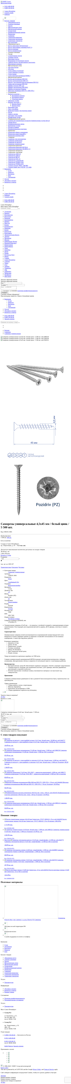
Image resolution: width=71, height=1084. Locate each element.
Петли (10, 112)
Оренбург (7, 250)
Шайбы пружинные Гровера (17, 89)
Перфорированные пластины (17, 129)
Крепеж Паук (16, 105)
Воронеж (7, 218)
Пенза (6, 251)
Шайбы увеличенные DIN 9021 (18, 87)
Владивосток (8, 215)
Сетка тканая (12, 74)
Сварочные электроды (11, 976)
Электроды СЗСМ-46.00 (15, 160)
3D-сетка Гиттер (13, 67)
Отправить (4, 292)
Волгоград (7, 216)
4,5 (9, 592)
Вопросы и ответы (10, 182)
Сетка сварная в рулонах (16, 72)
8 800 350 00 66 (9, 8)
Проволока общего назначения (18, 132)
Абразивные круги (10, 958)
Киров (6, 230)
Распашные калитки (18, 95)
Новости (11, 172)
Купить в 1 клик (6, 555)
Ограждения (8, 966)
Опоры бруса (12, 122)
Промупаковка (12, 602)
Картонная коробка (14, 585)
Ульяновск (7, 268)
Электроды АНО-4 (14, 155)
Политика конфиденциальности (14, 998)
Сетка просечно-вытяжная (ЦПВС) (19, 75)
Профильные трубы (14, 117)
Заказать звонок (9, 319)
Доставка (21, 567)
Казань (6, 225)
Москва (6, 240)
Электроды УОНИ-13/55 (16, 164)
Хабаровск (7, 271)
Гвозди (6, 961)
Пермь (6, 253)
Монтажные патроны (15, 64)
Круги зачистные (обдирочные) (18, 46)
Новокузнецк (8, 245)
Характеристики (6, 567)
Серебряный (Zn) (13, 582)
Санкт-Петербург (9, 11)
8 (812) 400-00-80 (9, 1038)
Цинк (10, 579)
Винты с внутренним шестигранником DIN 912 (23, 82)
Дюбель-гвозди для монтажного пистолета (21, 62)
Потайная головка (14, 619)
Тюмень (6, 266)
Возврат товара (9, 992)
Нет (4, 697)
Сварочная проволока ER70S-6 (18, 147)
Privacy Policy (37, 1069)
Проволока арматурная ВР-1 (17, 134)
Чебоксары (7, 273)
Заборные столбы (13, 100)
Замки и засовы (13, 114)
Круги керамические (14, 51)
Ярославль (7, 276)
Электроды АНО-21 (14, 154)
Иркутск (7, 223)
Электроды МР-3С (14, 157)
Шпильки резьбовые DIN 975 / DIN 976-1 (21, 90)
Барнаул (6, 213)
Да (1, 697)
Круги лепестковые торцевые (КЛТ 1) (20, 47)
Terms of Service (49, 1069)
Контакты (11, 174)
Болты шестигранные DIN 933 (17, 79)
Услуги (6, 179)
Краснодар (7, 231)
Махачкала (7, 238)
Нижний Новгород (10, 243)
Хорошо (3, 1076)
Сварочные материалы (11, 974)
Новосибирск (8, 246)
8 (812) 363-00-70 (9, 1041)
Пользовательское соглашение (13, 1000)
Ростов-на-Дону (9, 255)
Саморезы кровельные (15, 140)
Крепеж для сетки (13, 102)
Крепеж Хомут (16, 104)
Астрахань (7, 211)
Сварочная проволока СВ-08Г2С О (19, 149)
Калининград (8, 226)
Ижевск (6, 221)
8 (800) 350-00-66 (9, 1035)
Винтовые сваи (13, 107)
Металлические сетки (11, 963)
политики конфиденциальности (27, 291)
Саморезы (7, 971)
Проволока (7, 969)
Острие (10, 609)
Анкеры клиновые (10, 959)
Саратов (7, 261)
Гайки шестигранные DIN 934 (17, 84)
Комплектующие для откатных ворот (20, 110)
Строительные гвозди (15, 56)
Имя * (3, 283)
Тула (5, 265)
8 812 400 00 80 (9, 6)
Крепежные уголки (14, 125)
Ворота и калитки (13, 94)
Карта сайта (4, 1068)
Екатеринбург (8, 220)
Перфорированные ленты (16, 124)
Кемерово (7, 228)
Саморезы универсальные (16, 144)
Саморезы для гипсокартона (17, 139)
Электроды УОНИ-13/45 (16, 162)
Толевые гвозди (13, 57)
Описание (15, 567)
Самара (6, 258)
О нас (10, 170)
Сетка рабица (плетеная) (16, 70)
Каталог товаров (9, 21)
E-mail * (3, 720)
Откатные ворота (17, 99)
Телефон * (4, 285)
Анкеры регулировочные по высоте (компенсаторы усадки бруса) (29, 120)
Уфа (5, 270)
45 (9, 599)
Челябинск (7, 275)
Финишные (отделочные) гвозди (18, 61)
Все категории (12, 42)
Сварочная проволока (11, 973)
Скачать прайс (8, 13)
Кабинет (7, 14)
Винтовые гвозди (13, 59)
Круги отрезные (13, 49)
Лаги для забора (13, 109)
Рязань (6, 256)
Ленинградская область (11, 235)
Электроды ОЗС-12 (14, 159)
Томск (6, 263)
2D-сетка (11, 69)
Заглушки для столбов (15, 115)
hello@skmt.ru (8, 1046)
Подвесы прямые (13, 127)
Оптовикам (11, 177)
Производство (8, 982)
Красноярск (8, 233)
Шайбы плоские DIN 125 (16, 85)
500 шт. (9, 537)
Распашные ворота (18, 97)
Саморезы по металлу (15, 142)
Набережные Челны (10, 241)
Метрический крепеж (11, 964)
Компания (7, 169)
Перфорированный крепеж (13, 968)
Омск (6, 248)
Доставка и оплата (10, 180)
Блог (9, 175)
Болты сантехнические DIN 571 (18, 80)
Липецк (6, 236)
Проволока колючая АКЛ (16, 135)
